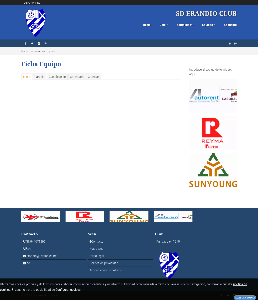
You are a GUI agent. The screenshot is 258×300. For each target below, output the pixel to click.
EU (235, 43)
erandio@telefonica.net (42, 256)
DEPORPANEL (32, 2)
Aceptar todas (245, 297)
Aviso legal (97, 256)
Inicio (147, 25)
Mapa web (97, 249)
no (28, 263)
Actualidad (185, 25)
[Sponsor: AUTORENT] (213, 96)
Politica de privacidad (104, 263)
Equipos (208, 25)
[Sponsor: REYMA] (213, 133)
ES (230, 43)
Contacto (97, 241)
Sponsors (230, 25)
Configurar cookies (68, 290)
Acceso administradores (106, 270)
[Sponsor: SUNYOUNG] (213, 169)
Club (164, 25)
